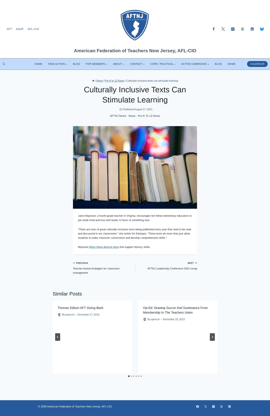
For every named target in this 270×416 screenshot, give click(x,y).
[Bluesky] (261, 29)
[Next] (212, 337)
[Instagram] (232, 29)
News (132, 116)
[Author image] (59, 314)
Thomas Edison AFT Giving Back (80, 308)
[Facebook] (213, 29)
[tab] (129, 376)
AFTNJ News (118, 116)
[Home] (93, 80)
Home (38, 64)
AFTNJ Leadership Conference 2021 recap (172, 266)
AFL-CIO (33, 29)
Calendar (257, 64)
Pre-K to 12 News (149, 116)
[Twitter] (223, 29)
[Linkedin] (252, 29)
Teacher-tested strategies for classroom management (96, 268)
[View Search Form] (3, 64)
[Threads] (242, 29)
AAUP (20, 29)
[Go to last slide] (57, 337)
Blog (76, 64)
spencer (69, 314)
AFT (9, 29)
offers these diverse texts (104, 247)
